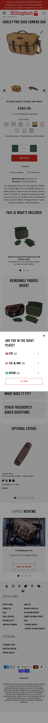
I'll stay (24, 381)
